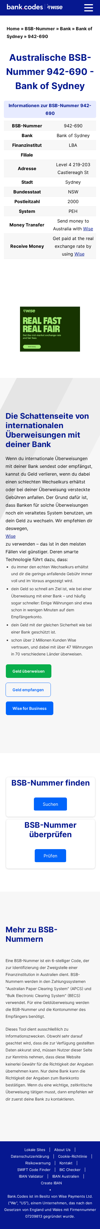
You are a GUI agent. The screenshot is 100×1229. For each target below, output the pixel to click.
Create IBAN (51, 1183)
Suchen (50, 804)
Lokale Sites (34, 1149)
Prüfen (50, 856)
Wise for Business (29, 708)
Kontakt (65, 1163)
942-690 (38, 36)
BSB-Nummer (40, 28)
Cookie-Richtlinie (72, 1156)
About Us (62, 1149)
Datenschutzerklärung (30, 1156)
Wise (88, 228)
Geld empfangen (28, 689)
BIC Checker (70, 1169)
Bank (65, 28)
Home (13, 28)
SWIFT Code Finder (34, 1169)
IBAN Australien (65, 1176)
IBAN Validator (31, 1176)
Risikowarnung (38, 1163)
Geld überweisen (28, 671)
